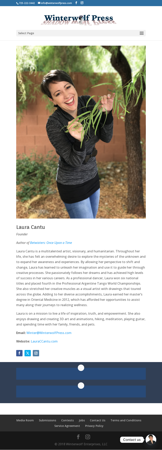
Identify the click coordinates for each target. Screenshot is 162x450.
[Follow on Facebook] (19, 353)
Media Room (25, 420)
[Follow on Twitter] (27, 353)
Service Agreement (67, 426)
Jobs (82, 420)
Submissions (47, 420)
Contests (67, 420)
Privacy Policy (94, 426)
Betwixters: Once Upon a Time (51, 243)
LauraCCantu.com (44, 341)
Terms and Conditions (125, 420)
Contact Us (97, 420)
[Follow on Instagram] (36, 353)
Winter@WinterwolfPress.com (49, 333)
